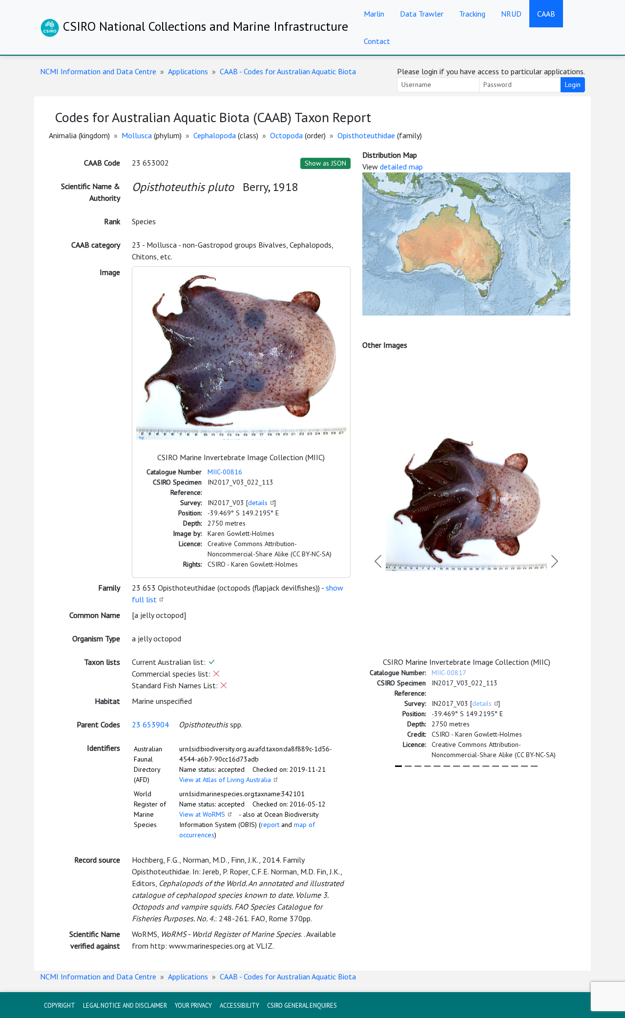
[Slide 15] (534, 766)
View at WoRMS (202, 814)
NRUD (511, 14)
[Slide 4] (427, 766)
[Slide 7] (456, 766)
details (258, 502)
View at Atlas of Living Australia (225, 779)
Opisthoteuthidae (366, 135)
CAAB (546, 14)
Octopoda (286, 135)
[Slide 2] (408, 766)
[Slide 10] (485, 766)
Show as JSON (325, 163)
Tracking (472, 14)
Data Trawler (421, 14)
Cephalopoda (214, 135)
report (270, 824)
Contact (377, 41)
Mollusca (137, 135)
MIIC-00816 (225, 471)
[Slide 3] (418, 766)
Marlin (374, 14)
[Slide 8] (466, 766)
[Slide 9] (476, 766)
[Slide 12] (505, 766)
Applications (188, 71)
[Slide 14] (524, 766)
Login (573, 84)
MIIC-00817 (449, 672)
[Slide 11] (495, 766)
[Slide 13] (514, 766)
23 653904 (150, 724)
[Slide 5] (437, 766)
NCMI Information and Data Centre (98, 71)
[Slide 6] (446, 766)
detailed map (401, 166)
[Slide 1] (398, 766)
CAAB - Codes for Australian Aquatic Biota (288, 71)
